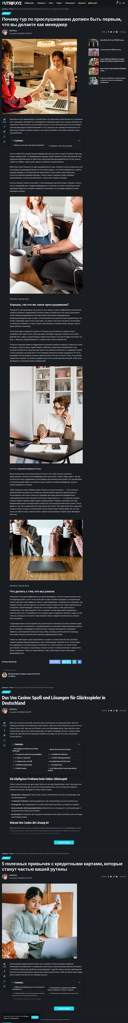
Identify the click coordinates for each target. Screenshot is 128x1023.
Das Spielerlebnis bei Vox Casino (60, 761)
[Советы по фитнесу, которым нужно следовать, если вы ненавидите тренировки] (94, 80)
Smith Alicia (13, 30)
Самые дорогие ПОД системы (110, 49)
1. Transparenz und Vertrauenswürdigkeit (28, 754)
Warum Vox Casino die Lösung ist (60, 749)
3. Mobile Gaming (20, 768)
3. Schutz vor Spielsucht (23, 758)
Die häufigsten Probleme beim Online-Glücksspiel (25, 750)
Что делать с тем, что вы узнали (61, 146)
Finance (6, 13)
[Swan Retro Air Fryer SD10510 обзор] (94, 42)
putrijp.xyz (11, 3)
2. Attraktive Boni (56, 765)
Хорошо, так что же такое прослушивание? (29, 145)
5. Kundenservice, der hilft (23, 761)
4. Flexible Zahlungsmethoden (60, 758)
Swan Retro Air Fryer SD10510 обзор (112, 40)
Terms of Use (14, 1018)
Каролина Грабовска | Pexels (29, 469)
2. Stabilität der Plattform (59, 754)
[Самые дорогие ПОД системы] (94, 52)
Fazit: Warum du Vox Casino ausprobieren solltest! (62, 769)
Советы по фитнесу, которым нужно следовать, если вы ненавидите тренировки (113, 80)
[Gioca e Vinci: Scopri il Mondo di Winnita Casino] (94, 71)
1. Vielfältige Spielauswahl (23, 765)
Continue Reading (64, 842)
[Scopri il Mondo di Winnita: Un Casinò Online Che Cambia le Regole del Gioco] (94, 61)
